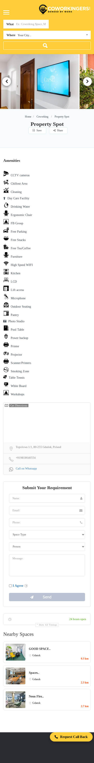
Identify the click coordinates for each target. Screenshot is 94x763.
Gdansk (36, 655)
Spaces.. (34, 672)
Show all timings (48, 625)
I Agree (18, 585)
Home (28, 116)
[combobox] (47, 36)
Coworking (42, 116)
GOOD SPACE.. (40, 649)
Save (39, 130)
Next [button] (87, 81)
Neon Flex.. (36, 696)
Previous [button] (6, 81)
